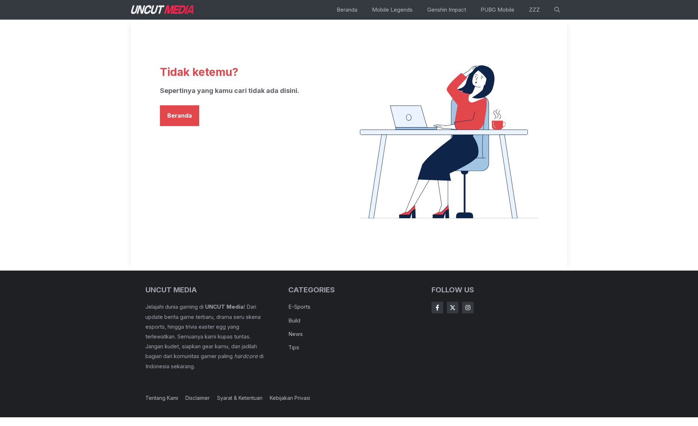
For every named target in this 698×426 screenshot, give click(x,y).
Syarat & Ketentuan (239, 398)
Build (294, 320)
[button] (557, 10)
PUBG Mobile (497, 9)
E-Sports (299, 306)
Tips (293, 347)
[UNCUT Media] (162, 10)
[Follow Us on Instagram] (468, 307)
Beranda (347, 9)
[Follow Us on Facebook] (437, 307)
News (295, 333)
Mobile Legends (392, 9)
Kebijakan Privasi (290, 398)
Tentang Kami (161, 398)
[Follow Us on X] (452, 307)
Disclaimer (197, 398)
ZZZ (534, 9)
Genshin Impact (446, 9)
